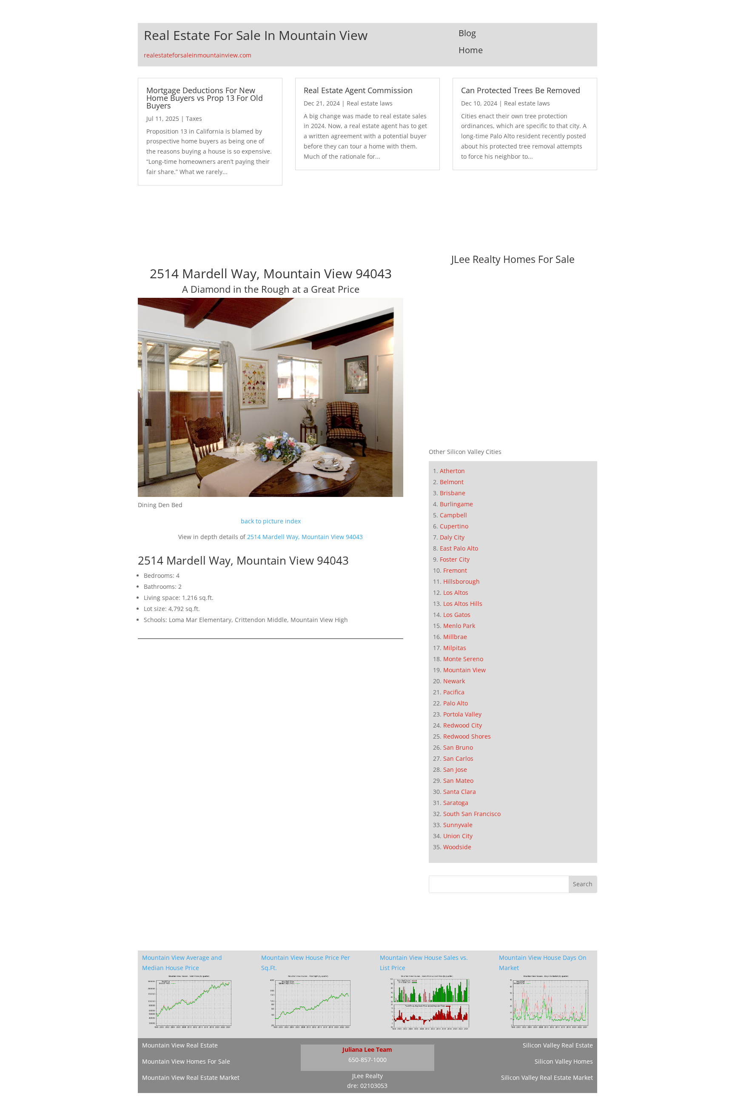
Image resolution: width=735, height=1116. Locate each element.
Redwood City (462, 725)
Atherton (452, 471)
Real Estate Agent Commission (358, 90)
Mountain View (464, 670)
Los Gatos (456, 615)
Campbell (453, 515)
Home (471, 50)
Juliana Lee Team (367, 1049)
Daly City (452, 537)
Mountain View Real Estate (180, 1045)
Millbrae (455, 637)
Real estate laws (370, 103)
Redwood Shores (467, 736)
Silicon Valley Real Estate (558, 1045)
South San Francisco (472, 814)
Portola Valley (462, 714)
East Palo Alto (459, 548)
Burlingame (456, 504)
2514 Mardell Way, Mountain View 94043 (305, 537)
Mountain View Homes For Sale (186, 1061)
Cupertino (454, 526)
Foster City (455, 559)
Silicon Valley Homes (564, 1061)
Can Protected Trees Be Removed (520, 90)
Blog (467, 33)
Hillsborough (461, 581)
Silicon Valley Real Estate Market (547, 1077)
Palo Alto (455, 703)
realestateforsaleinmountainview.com (197, 55)
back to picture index (271, 521)
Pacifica (453, 692)
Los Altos (455, 592)
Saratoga (455, 803)
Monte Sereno (463, 659)
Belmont (452, 482)
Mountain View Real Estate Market (190, 1077)
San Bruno (458, 747)
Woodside (457, 847)
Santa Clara (459, 792)
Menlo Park (459, 626)
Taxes (194, 118)
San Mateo (458, 780)
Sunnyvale (458, 825)
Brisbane (452, 493)
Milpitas (454, 648)
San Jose (455, 769)
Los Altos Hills (462, 603)
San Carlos (458, 758)
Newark (454, 681)
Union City (458, 836)
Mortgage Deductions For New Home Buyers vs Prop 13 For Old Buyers (204, 98)
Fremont (455, 570)
